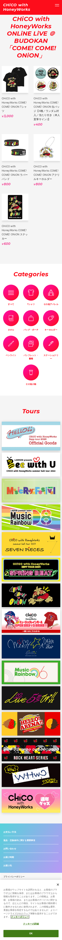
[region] (31, 910)
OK (31, 933)
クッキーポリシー (20, 917)
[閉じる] (58, 884)
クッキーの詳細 (31, 923)
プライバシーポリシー (14, 876)
